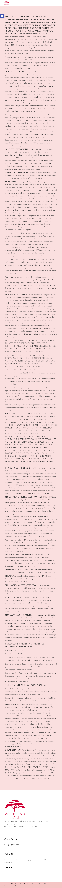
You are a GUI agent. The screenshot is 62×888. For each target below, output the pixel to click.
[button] (2, 16)
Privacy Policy (20, 883)
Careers (12, 886)
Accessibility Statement (10, 883)
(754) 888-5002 (13, 845)
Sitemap (17, 886)
